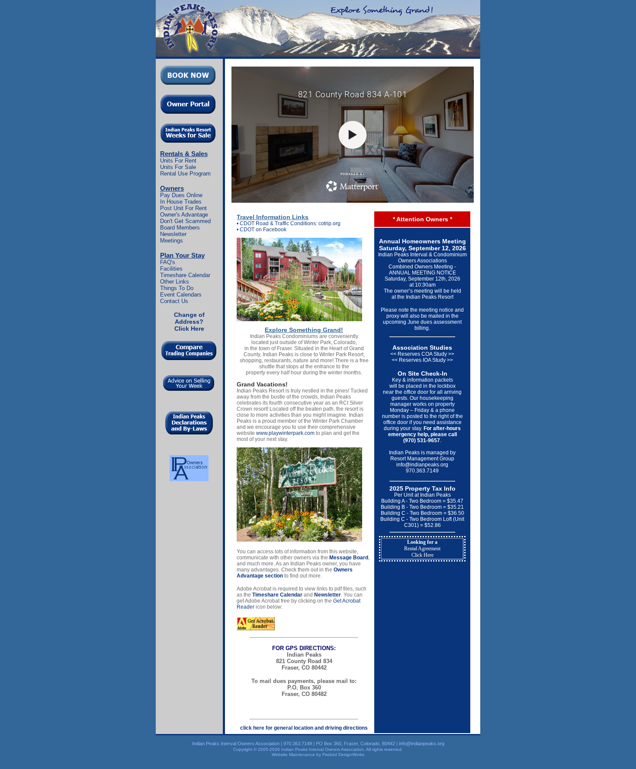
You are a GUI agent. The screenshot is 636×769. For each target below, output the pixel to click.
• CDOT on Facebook (261, 230)
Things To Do (176, 288)
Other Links (174, 281)
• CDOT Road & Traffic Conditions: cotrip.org (288, 223)
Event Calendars (181, 294)
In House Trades (181, 201)
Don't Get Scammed (185, 221)
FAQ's (167, 262)
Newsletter (173, 234)
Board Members (180, 227)
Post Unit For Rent (183, 208)
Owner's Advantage (184, 214)
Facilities (171, 268)
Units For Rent (178, 160)
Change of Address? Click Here (189, 321)
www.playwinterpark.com (285, 433)
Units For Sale (178, 167)
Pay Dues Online (181, 195)
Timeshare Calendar (185, 275)
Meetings (171, 240)
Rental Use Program (185, 173)
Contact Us (174, 301)
